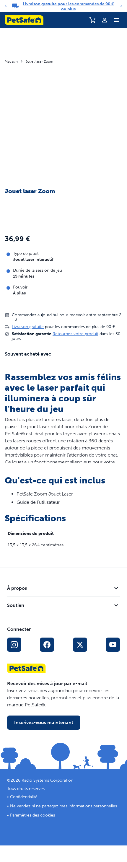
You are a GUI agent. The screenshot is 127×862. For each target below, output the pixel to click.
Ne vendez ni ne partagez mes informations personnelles (63, 806)
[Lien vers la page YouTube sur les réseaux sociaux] (113, 645)
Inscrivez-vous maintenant (43, 722)
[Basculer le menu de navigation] (116, 20)
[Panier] (93, 20)
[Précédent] (6, 6)
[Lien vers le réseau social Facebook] (47, 645)
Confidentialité (24, 796)
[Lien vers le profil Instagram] (14, 645)
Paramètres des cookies (32, 815)
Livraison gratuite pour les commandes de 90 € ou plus (68, 6)
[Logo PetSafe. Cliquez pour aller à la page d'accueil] (24, 20)
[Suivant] (121, 6)
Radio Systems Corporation (47, 780)
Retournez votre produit (75, 333)
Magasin (11, 61)
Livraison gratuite (28, 326)
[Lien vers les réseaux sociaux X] (80, 645)
